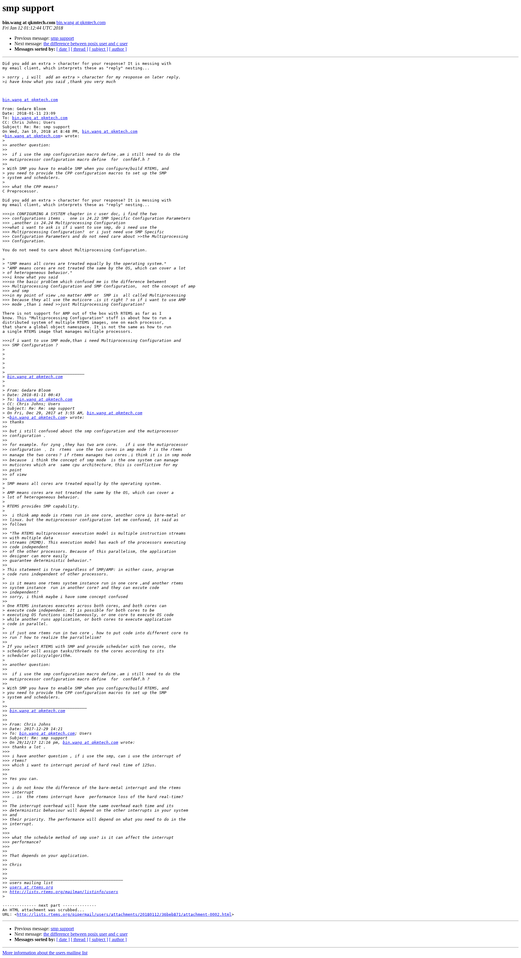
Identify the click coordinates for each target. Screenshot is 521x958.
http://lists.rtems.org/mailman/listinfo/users (64, 892)
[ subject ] (98, 49)
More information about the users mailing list (44, 952)
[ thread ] (79, 49)
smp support (62, 38)
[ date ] (63, 49)
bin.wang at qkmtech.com (81, 22)
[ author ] (118, 49)
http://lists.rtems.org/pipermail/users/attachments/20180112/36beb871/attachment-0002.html (124, 914)
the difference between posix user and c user (85, 43)
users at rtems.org (31, 887)
